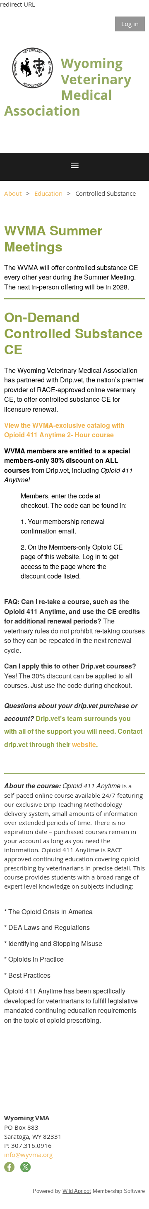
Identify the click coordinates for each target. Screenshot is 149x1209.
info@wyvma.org (28, 1154)
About (13, 193)
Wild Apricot (76, 1191)
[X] (25, 1167)
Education (48, 193)
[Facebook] (9, 1167)
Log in (130, 23)
